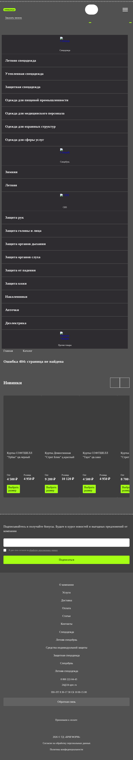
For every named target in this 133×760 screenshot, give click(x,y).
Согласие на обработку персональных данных (66, 743)
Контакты (66, 623)
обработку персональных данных (43, 550)
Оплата (66, 608)
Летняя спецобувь (66, 639)
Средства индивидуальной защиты (66, 647)
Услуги (66, 592)
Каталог (27, 350)
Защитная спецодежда (67, 655)
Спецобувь (66, 663)
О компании (66, 584)
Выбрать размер (13, 489)
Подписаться (66, 559)
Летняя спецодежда (66, 671)
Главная (8, 350)
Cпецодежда (66, 631)
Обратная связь (66, 701)
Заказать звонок (13, 17)
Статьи (66, 615)
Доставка (66, 600)
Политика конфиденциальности (66, 749)
